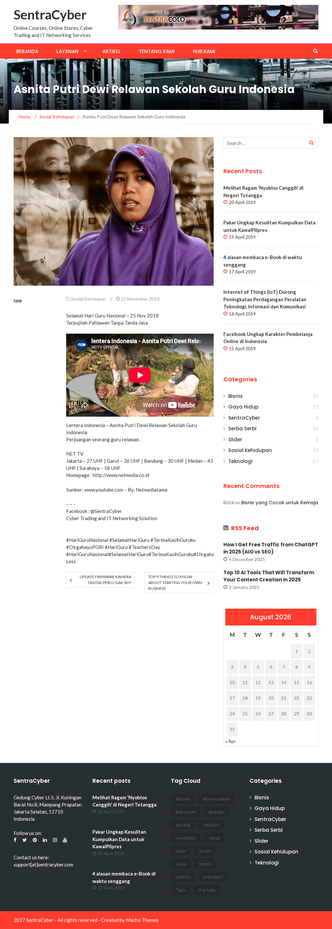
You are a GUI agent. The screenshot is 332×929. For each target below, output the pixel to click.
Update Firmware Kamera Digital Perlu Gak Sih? (105, 579)
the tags (207, 889)
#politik (183, 825)
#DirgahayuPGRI (85, 547)
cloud (214, 837)
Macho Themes (142, 920)
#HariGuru (116, 547)
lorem (205, 863)
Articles (211, 825)
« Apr (230, 741)
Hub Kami (204, 51)
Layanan (67, 51)
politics (183, 876)
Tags (180, 889)
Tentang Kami (157, 51)
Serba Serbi (242, 428)
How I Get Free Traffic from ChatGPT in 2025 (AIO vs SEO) (270, 548)
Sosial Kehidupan (88, 299)
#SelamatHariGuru (129, 540)
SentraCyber (50, 14)
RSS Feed (245, 528)
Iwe (18, 300)
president (213, 876)
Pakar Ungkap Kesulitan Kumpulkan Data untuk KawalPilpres (119, 839)
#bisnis (183, 799)
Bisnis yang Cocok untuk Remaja (279, 502)
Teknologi (240, 461)
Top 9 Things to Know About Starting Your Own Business (175, 582)
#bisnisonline (216, 799)
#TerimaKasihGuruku (173, 540)
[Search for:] (270, 143)
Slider (235, 439)
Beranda (27, 51)
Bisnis (235, 396)
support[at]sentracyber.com (43, 864)
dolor (181, 850)
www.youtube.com (103, 490)
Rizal (228, 502)
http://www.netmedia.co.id (121, 475)
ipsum (205, 850)
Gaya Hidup (243, 406)
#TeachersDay (144, 547)
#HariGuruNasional (87, 540)
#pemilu (216, 812)
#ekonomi (186, 812)
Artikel (111, 51)
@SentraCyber (106, 511)
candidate (186, 837)
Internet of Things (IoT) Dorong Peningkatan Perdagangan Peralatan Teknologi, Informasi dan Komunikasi (264, 299)
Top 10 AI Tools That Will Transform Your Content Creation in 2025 (268, 576)
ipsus (181, 863)
